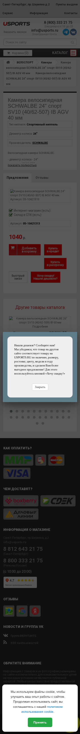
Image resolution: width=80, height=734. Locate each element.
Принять (40, 722)
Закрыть (40, 387)
